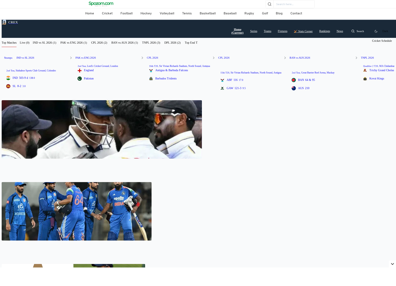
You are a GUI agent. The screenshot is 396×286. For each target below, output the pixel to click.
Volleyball (167, 13)
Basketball (208, 13)
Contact (296, 13)
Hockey (146, 13)
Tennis (187, 13)
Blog (279, 13)
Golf (265, 13)
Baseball (230, 13)
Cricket (107, 13)
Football (126, 13)
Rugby (249, 13)
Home (89, 13)
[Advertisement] (198, 276)
